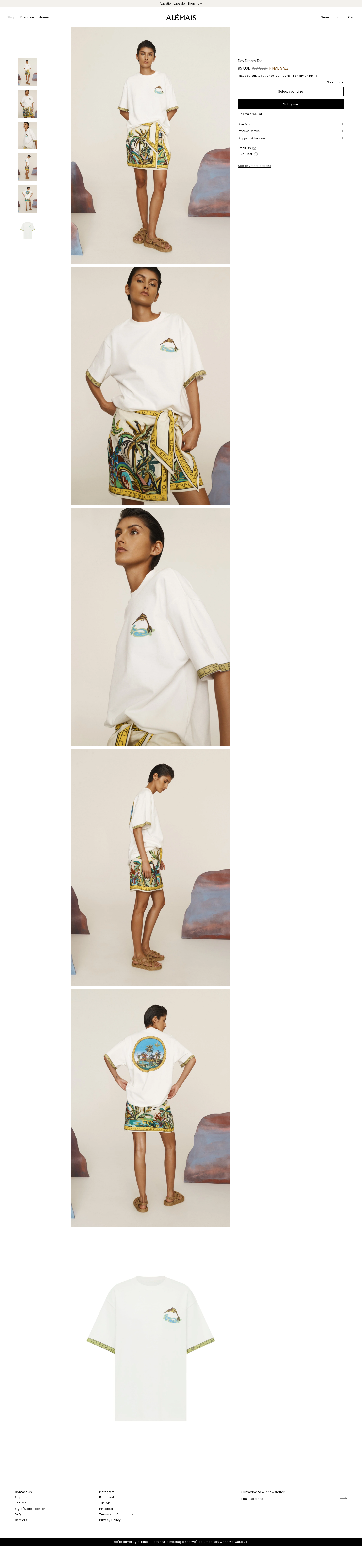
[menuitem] (12, 17)
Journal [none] (44, 17)
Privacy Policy (110, 1520)
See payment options (254, 166)
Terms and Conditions (116, 1514)
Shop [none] (11, 17)
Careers (21, 1520)
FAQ (18, 1514)
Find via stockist (250, 114)
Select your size (290, 91)
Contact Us (23, 1492)
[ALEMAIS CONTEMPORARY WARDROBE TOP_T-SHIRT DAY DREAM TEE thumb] (27, 72)
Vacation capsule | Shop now (181, 3)
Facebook (107, 1497)
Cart (351, 17)
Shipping (22, 1497)
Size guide (335, 82)
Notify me (290, 104)
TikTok (104, 1503)
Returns (21, 1503)
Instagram (107, 1492)
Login (340, 17)
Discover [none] (27, 17)
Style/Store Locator (30, 1509)
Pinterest (106, 1509)
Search (326, 17)
